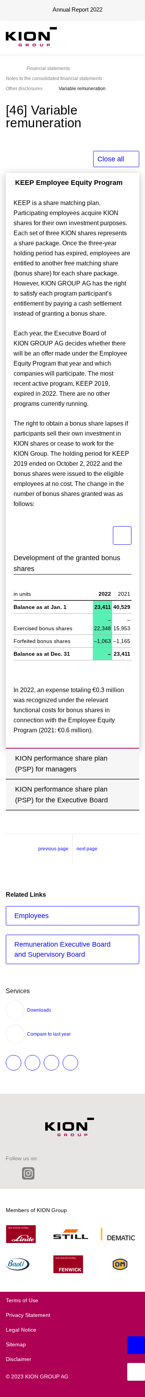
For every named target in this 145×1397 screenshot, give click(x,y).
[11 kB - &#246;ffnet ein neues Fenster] (122, 535)
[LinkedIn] (10, 1173)
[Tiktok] (94, 1173)
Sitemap (16, 1344)
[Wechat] (78, 1173)
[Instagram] (28, 1174)
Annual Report (77, 9)
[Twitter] (46, 1173)
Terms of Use (22, 1300)
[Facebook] (62, 1173)
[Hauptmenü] (131, 36)
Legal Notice (21, 1330)
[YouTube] (111, 1173)
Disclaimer (18, 1359)
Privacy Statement (28, 1315)
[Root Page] (8, 68)
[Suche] (112, 36)
